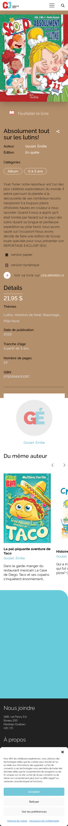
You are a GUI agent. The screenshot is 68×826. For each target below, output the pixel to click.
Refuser (34, 801)
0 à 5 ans (35, 171)
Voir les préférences (34, 811)
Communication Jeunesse (11, 5)
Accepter (34, 791)
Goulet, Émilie (36, 146)
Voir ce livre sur (39, 275)
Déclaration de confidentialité (44, 821)
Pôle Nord (11, 321)
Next (64, 465)
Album (13, 171)
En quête (32, 152)
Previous (52, 465)
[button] (62, 751)
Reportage (51, 315)
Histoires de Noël (28, 315)
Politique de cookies (17, 821)
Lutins (8, 315)
